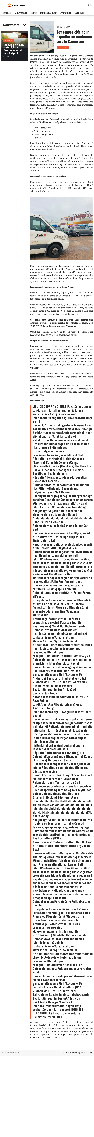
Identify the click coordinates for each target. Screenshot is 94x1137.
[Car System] (16, 5)
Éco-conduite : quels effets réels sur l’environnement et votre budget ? (13, 49)
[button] (24, 25)
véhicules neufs (61, 278)
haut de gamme (81, 278)
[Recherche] (83, 5)
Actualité (9, 40)
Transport (63, 47)
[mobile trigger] (4, 5)
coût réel (73, 71)
